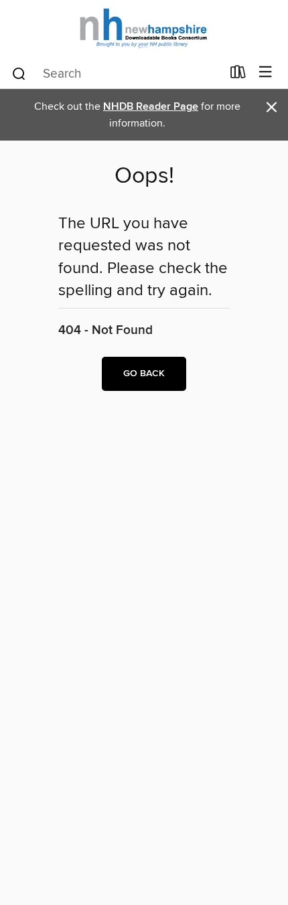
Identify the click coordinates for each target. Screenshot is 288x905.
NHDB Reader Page (150, 107)
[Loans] (238, 75)
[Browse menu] (265, 73)
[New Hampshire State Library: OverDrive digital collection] (144, 28)
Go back (144, 373)
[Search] (19, 73)
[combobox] (116, 74)
